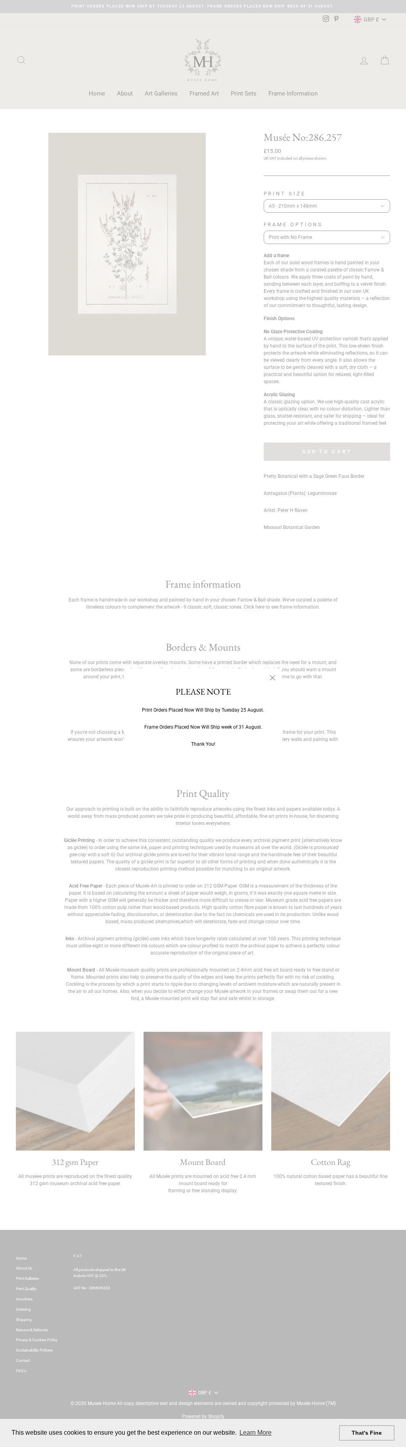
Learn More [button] (255, 1432)
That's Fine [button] (367, 1433)
